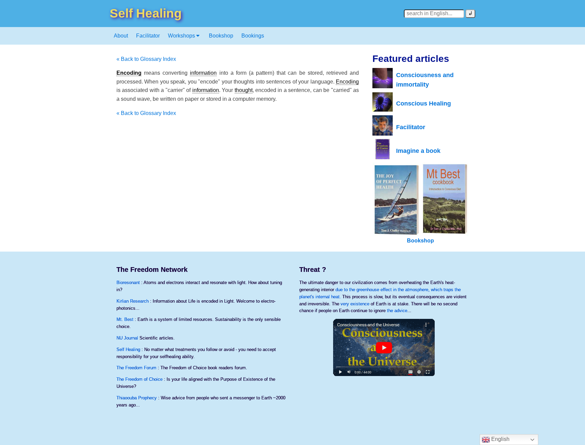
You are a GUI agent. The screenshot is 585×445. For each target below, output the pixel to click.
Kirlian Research (132, 301)
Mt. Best (124, 319)
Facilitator (148, 36)
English (500, 439)
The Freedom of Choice (139, 379)
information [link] (203, 73)
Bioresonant (128, 282)
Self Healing (128, 349)
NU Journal (127, 338)
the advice (397, 310)
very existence (355, 303)
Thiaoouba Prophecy (136, 397)
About (121, 36)
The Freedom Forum (136, 367)
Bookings (252, 36)
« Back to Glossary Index (146, 59)
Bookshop (221, 36)
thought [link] (244, 90)
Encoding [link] (129, 73)
